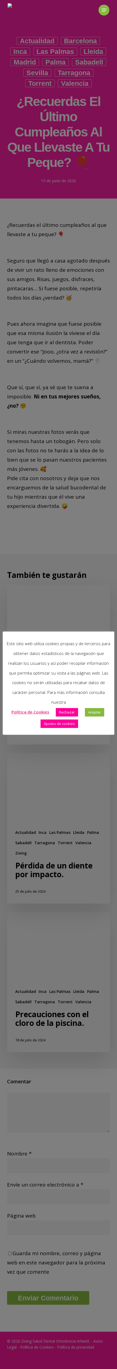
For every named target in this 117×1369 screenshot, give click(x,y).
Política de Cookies (30, 712)
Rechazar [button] (67, 712)
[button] (103, 10)
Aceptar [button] (94, 712)
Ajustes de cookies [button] (59, 723)
